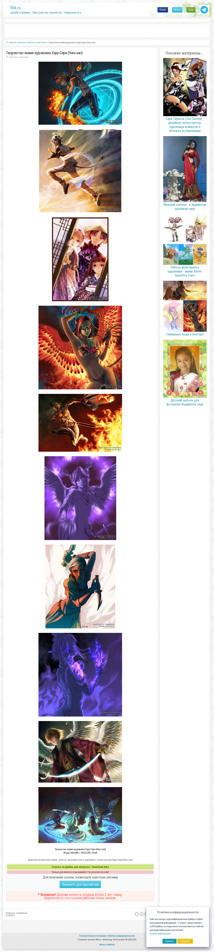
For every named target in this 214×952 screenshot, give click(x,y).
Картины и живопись (19, 57)
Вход (191, 9)
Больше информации (160, 933)
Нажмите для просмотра (80, 884)
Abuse (102, 944)
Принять (170, 941)
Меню (177, 9)
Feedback (110, 944)
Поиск (163, 9)
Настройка (185, 941)
